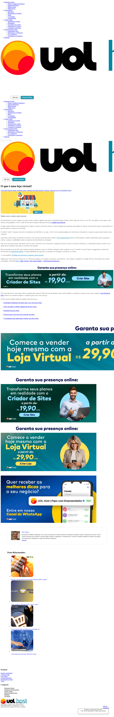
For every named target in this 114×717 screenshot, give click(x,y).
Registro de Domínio (6, 673)
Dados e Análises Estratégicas (16, 4)
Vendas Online (8, 20)
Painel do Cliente (27, 97)
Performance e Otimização (15, 33)
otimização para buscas (51, 261)
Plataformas (11, 23)
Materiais (6, 37)
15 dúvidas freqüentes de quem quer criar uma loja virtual (22, 303)
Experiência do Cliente (14, 24)
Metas (9, 15)
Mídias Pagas (11, 8)
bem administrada (63, 238)
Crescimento (11, 16)
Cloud (2, 681)
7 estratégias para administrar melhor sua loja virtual (20, 318)
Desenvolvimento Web (10, 29)
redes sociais (24, 261)
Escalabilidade (12, 18)
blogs (17, 261)
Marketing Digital (9, 2)
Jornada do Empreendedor (11, 690)
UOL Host (15, 97)
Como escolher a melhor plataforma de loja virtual (20, 307)
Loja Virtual (4, 676)
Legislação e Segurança (14, 28)
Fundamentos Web (13, 31)
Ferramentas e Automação (15, 36)
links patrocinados (36, 261)
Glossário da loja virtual (11, 310)
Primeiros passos (21, 190)
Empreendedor (8, 10)
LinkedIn (24, 540)
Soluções (46, 190)
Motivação (11, 12)
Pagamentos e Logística (14, 26)
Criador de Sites (5, 675)
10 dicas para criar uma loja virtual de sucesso (19, 314)
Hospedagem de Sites (7, 679)
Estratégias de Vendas (14, 21)
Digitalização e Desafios (14, 13)
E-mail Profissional (6, 678)
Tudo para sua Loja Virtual (57, 190)
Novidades (7, 696)
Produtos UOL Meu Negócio (35, 190)
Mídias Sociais (12, 7)
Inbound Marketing (13, 5)
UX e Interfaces (12, 34)
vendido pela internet (58, 222)
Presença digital (11, 190)
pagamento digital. (17, 251)
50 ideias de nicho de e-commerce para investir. (28, 255)
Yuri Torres (68, 190)
